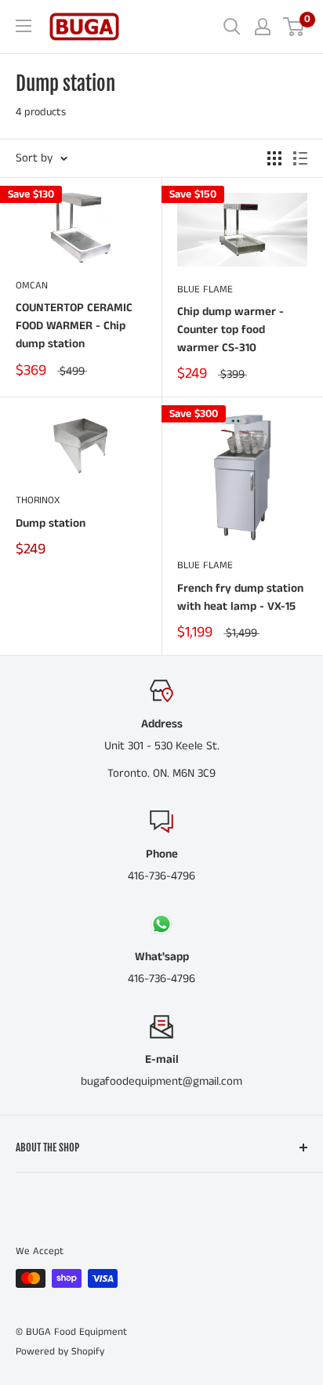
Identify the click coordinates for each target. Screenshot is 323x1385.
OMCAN (32, 285)
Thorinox (38, 500)
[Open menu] (23, 26)
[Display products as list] (300, 158)
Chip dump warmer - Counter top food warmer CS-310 (230, 330)
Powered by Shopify (60, 1351)
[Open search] (232, 26)
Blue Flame (205, 289)
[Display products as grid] (274, 158)
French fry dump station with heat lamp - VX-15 (240, 597)
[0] (294, 26)
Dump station (50, 523)
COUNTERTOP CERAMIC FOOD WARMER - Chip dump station (74, 326)
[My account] (262, 26)
